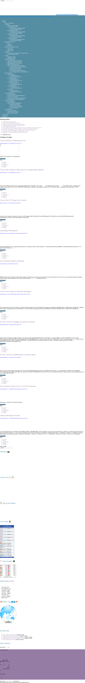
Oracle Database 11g (12, 34)
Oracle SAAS (10, 50)
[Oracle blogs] (3, 657)
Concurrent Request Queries (10, 415)
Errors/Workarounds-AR (16, 84)
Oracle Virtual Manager (13, 111)
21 (6, 667)
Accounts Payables (12, 78)
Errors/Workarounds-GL (16, 76)
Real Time (6, 557)
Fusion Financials (11, 94)
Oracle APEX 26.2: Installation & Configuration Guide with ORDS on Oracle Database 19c (22, 127)
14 (6, 666)
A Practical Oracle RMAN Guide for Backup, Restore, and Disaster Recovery (19, 130)
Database (7, 24)
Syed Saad (2, 143)
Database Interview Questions (14, 62)
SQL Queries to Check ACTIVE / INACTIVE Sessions (18, 386)
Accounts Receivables (12, 81)
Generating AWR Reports (8, 231)
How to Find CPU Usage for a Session (13, 200)
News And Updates (9, 23)
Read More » (3, 158)
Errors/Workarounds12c (16, 40)
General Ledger (11, 74)
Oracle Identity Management (14, 103)
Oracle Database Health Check (9, 126)
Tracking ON (10, 557)
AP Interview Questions (15, 68)
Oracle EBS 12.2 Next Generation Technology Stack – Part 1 (15, 131)
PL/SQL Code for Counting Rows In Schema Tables (18, 355)
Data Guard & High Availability (9, 121)
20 (4, 667)
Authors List (5, 114)
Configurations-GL (14, 75)
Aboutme (4, 116)
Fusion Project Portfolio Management (16, 98)
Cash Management (11, 85)
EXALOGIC (9, 45)
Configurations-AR (14, 83)
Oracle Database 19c (12, 27)
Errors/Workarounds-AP (16, 80)
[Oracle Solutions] (6, 18)
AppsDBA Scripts (11, 57)
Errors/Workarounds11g (16, 37)
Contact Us (5, 115)
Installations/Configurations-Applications (17, 53)
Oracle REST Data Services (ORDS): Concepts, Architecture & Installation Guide (19, 129)
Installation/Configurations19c (17, 28)
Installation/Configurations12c (17, 39)
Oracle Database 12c (12, 38)
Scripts (6, 55)
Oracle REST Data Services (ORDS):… (6, 544)
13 (4, 666)
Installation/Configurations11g (17, 35)
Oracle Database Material (20, 233)
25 (2, 668)
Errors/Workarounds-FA (16, 91)
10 (0, 666)
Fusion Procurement (12, 96)
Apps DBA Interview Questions (14, 60)
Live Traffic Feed (7, 526)
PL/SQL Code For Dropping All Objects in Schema (17, 322)
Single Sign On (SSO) (15, 104)
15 (7, 666)
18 (2, 667)
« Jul (1, 671)
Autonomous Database (13, 25)
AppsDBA (7, 52)
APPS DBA (11, 294)
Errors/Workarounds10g (16, 33)
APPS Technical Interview (13, 64)
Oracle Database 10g (12, 30)
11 (2, 666)
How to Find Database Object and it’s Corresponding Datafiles (22, 170)
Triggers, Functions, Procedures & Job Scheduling (13, 124)
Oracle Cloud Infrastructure (11, 47)
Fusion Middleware (9, 100)
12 (3, 666)
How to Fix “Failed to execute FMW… (6, 540)
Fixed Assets (10, 89)
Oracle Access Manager (15, 105)
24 (0, 668)
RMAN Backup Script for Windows (12, 261)
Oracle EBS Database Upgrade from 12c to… (6, 556)
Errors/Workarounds (12, 54)
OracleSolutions (9, 681)
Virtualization (8, 109)
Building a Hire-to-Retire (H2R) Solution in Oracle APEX (14, 132)
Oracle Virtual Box (11, 110)
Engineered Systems (10, 42)
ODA (8, 43)
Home (3, 20)
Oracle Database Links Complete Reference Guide (13, 125)
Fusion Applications (10, 93)
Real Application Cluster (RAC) (14, 63)
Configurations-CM (14, 86)
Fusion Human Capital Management (16, 95)
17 (0, 667)
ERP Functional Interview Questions (16, 65)
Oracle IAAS (10, 48)
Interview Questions (10, 59)
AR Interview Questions (15, 69)
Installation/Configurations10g (17, 32)
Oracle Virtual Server (12, 113)
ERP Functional (8, 73)
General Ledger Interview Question (18, 67)
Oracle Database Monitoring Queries (13, 141)
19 (3, 667)
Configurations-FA (14, 90)
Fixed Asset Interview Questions (17, 70)
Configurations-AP (14, 79)
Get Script (3, 557)
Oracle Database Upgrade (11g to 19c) (10, 123)
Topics (4, 22)
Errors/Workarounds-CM (16, 88)
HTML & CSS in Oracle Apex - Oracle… (7, 546)
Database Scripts (11, 58)
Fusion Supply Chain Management (15, 99)
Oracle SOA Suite (14, 108)
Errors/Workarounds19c (16, 29)
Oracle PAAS (10, 49)
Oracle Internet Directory (16, 106)
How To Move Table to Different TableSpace (15, 291)
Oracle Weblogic (11, 101)
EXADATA (9, 44)
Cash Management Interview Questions (19, 71)
